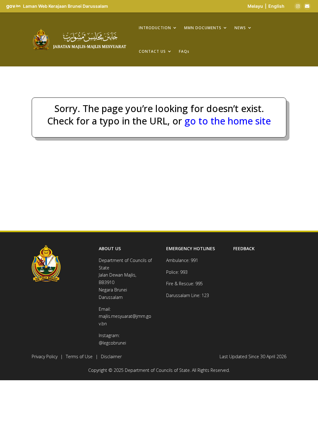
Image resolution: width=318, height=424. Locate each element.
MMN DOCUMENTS (202, 27)
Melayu (255, 6)
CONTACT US (152, 51)
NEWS (240, 27)
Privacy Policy (44, 356)
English (276, 6)
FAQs (184, 51)
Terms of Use (79, 356)
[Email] (307, 6)
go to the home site (226, 121)
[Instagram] (298, 6)
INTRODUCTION (155, 27)
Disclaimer (111, 356)
